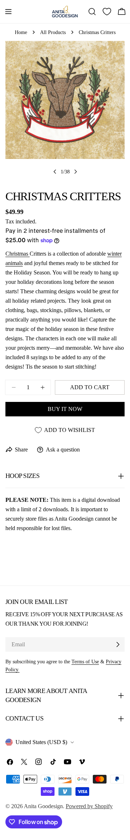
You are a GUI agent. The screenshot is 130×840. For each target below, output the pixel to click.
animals (14, 263)
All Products (53, 32)
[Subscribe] (118, 644)
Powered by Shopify (89, 806)
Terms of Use (85, 661)
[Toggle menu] (8, 11)
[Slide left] (55, 171)
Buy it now (65, 409)
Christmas (17, 254)
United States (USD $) (41, 742)
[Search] (92, 11)
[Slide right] (75, 171)
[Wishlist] (107, 12)
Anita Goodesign (43, 806)
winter (114, 254)
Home (21, 32)
